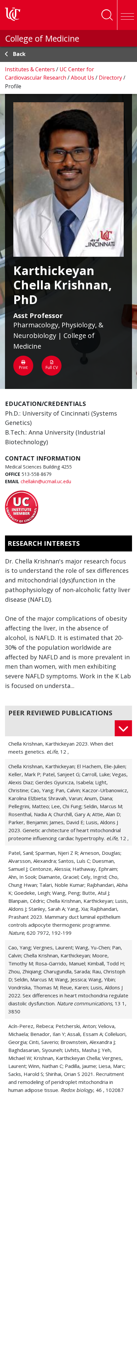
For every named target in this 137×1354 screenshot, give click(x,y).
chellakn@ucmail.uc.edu (46, 481)
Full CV (52, 367)
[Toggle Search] (107, 15)
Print (23, 367)
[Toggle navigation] (127, 15)
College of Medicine (42, 38)
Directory (111, 77)
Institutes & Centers (30, 69)
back (19, 54)
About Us (83, 77)
